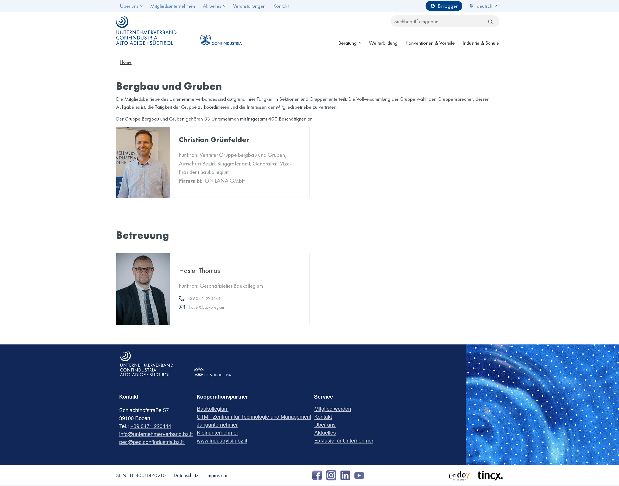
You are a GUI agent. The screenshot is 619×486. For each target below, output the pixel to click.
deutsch (484, 5)
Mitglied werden (334, 408)
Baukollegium (214, 408)
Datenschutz (186, 475)
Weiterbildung (383, 42)
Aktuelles (212, 5)
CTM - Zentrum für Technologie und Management (255, 416)
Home (126, 62)
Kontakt (281, 5)
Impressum (216, 475)
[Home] (146, 30)
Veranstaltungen (249, 5)
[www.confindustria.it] (221, 30)
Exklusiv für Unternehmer (345, 440)
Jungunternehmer (219, 424)
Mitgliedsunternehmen (172, 5)
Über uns (129, 5)
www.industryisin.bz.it (223, 440)
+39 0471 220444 (150, 425)
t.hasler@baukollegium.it (207, 307)
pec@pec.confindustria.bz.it (152, 441)
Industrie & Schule (481, 42)
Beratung (347, 42)
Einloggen (448, 5)
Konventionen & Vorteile (430, 42)
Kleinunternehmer (219, 432)
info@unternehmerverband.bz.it (156, 433)
